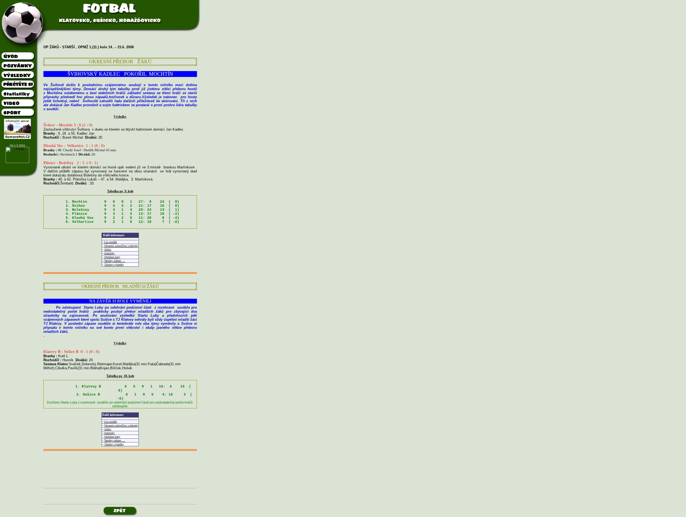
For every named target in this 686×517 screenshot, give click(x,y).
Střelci (107, 249)
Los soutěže (110, 242)
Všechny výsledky (114, 264)
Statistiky (109, 253)
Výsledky (120, 117)
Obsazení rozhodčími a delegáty (121, 245)
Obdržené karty (112, 257)
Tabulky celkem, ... (114, 260)
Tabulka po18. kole (120, 376)
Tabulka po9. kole (120, 191)
